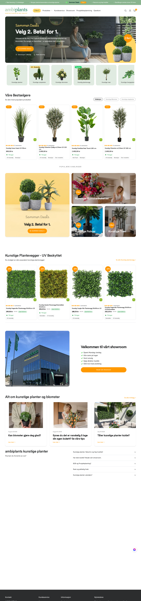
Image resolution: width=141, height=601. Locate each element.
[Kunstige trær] (120, 221)
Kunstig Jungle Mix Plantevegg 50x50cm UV (86, 308)
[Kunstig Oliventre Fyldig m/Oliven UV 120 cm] (54, 124)
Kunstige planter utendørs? (82, 475)
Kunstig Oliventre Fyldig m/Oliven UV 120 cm (53, 148)
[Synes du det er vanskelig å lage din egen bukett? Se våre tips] (70, 415)
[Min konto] (130, 10)
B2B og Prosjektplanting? (82, 463)
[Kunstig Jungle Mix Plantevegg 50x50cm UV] (87, 284)
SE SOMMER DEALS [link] (37, 231)
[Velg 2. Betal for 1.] (37, 205)
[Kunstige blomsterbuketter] (104, 188)
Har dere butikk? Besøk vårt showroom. (87, 458)
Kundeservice (59, 11)
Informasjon (66, 597)
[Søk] (125, 10)
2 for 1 (36, 11)
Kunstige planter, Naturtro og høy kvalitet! (88, 452)
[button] (24, 48)
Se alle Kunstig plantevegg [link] (125, 260)
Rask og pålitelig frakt (81, 469)
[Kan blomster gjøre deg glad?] (26, 415)
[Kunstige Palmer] (87, 221)
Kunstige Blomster (111, 99)
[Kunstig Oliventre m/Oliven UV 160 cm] (120, 124)
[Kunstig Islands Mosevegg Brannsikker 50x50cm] (54, 284)
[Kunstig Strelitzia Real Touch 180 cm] (87, 124)
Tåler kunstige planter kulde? (113, 435)
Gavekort (97, 11)
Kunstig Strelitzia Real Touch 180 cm (84, 148)
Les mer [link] (11, 442)
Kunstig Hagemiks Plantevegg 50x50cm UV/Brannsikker (118, 308)
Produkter (46, 11)
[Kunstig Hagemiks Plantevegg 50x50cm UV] (21, 284)
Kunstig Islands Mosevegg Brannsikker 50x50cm (51, 306)
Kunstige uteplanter (128, 99)
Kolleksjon (98, 99)
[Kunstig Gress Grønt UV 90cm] (21, 124)
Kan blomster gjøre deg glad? (24, 435)
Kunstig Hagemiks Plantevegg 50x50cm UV (20, 308)
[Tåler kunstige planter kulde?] (115, 415)
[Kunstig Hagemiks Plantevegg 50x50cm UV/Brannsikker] (120, 284)
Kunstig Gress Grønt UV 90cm (16, 148)
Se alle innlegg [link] (129, 398)
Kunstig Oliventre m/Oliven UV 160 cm (118, 148)
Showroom (70, 11)
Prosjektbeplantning (84, 11)
